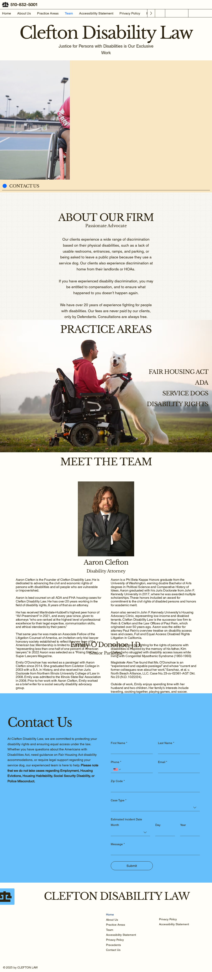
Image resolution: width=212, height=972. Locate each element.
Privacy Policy (115, 939)
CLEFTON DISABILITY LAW (117, 896)
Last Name (166, 743)
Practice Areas (115, 924)
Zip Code (118, 781)
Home (110, 914)
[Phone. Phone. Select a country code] (117, 769)
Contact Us (113, 950)
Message (118, 844)
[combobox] (155, 807)
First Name (119, 743)
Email (162, 762)
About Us (112, 919)
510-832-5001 (23, 4)
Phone (116, 762)
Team (109, 929)
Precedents (113, 945)
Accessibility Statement (121, 934)
